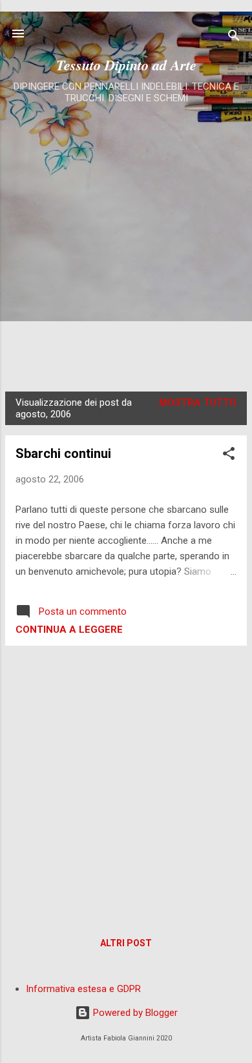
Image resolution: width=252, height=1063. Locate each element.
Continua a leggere (69, 629)
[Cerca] (234, 37)
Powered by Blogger (134, 1012)
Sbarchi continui (63, 453)
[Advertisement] (126, 240)
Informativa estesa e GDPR (83, 989)
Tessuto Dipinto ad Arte (126, 65)
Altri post (126, 943)
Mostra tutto (197, 402)
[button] (228, 456)
